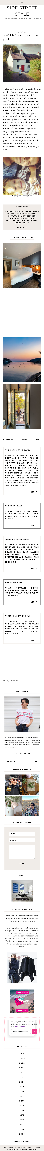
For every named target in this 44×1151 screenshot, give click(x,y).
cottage (11, 214)
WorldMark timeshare (22, 933)
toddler (24, 220)
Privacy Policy (22, 1141)
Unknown (10, 506)
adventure (10, 211)
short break (12, 220)
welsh (26, 223)
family (34, 214)
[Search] (36, 761)
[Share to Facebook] (18, 227)
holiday (22, 216)
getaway (12, 216)
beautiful (34, 211)
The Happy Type (14, 450)
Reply (34, 492)
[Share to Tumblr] (23, 227)
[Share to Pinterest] (26, 227)
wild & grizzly (13, 539)
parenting (28, 218)
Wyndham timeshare (16, 944)
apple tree (22, 211)
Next (38, 439)
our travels (16, 218)
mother (31, 216)
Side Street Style (30, 1147)
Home (24, 439)
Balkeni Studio (28, 1149)
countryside (23, 214)
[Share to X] (21, 227)
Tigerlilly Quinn (14, 616)
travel (33, 220)
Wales (18, 223)
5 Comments (22, 207)
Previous (8, 439)
